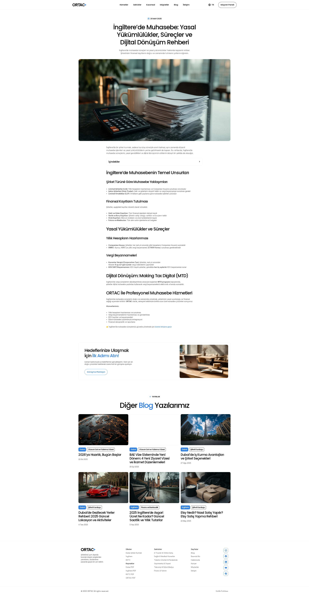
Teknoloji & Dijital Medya (164, 567)
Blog (193, 553)
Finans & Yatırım (160, 571)
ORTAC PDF (130, 578)
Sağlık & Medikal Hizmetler (164, 556)
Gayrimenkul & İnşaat (162, 563)
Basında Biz (195, 556)
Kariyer (194, 563)
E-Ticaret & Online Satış (163, 553)
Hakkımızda (195, 560)
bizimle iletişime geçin (163, 327)
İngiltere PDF (131, 571)
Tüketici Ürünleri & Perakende (165, 560)
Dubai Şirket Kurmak (134, 553)
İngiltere (129, 556)
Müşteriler (195, 567)
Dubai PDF (130, 567)
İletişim (193, 571)
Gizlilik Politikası (222, 591)
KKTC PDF (130, 574)
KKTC (128, 560)
